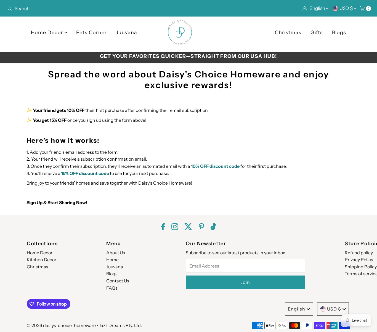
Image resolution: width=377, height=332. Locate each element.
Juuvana (126, 32)
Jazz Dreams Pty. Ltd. (120, 325)
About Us (115, 252)
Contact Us (117, 281)
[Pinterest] (201, 227)
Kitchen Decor (41, 259)
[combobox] (29, 8)
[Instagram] (174, 227)
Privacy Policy (359, 259)
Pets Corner (91, 32)
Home (112, 259)
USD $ (346, 8)
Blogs (339, 32)
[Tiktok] (213, 227)
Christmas (288, 32)
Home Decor (48, 32)
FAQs (112, 288)
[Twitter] (188, 227)
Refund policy (359, 252)
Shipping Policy (361, 266)
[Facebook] (163, 227)
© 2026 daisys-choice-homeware (61, 325)
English (317, 8)
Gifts (316, 32)
